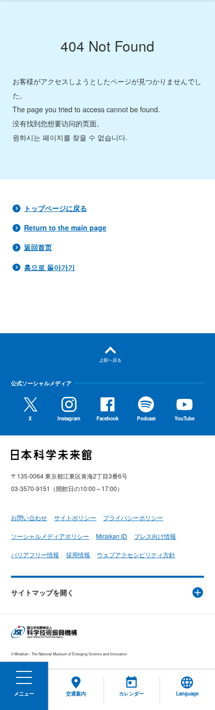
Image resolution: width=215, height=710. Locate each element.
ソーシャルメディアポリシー (50, 536)
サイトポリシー (75, 517)
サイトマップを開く (42, 592)
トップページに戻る (55, 208)
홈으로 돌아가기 (49, 267)
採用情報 (78, 554)
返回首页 (38, 247)
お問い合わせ (29, 517)
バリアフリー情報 (35, 554)
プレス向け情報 (155, 536)
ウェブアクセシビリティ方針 (136, 554)
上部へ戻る (110, 360)
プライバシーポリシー (133, 517)
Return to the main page (65, 227)
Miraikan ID (111, 536)
